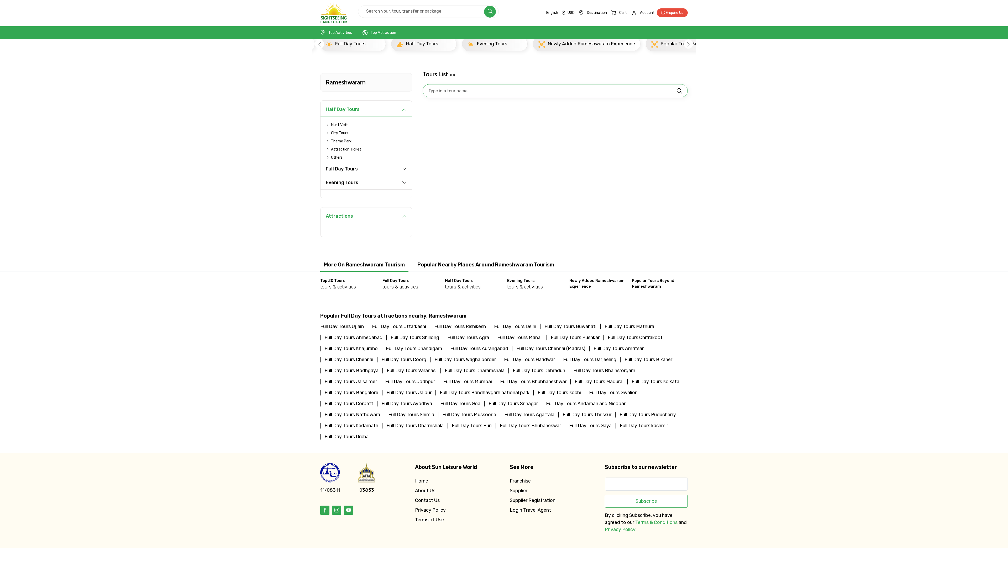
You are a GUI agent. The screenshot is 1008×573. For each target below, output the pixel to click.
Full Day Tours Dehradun (539, 370)
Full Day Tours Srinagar (513, 403)
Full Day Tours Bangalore (351, 392)
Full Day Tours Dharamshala (475, 370)
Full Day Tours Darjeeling (589, 359)
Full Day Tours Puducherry (648, 414)
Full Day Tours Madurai (599, 381)
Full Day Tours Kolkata (655, 381)
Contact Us (427, 500)
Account (647, 12)
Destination (597, 12)
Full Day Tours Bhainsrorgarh (604, 370)
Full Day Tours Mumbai (467, 381)
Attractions (339, 216)
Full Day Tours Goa (460, 403)
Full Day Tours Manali (520, 337)
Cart (623, 12)
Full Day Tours (342, 169)
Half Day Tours (343, 109)
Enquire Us (674, 12)
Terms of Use (429, 520)
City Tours (339, 133)
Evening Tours (342, 182)
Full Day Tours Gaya (590, 426)
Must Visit (339, 125)
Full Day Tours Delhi (515, 326)
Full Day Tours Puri (472, 426)
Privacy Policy (430, 510)
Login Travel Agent (530, 510)
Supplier (518, 491)
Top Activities (340, 32)
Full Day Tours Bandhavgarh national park (484, 392)
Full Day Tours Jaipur (409, 392)
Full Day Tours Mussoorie (469, 414)
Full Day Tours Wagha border (465, 359)
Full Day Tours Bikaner (648, 359)
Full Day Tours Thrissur (587, 414)
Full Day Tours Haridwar (529, 359)
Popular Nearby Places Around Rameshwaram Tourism (485, 264)
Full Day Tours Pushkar (575, 337)
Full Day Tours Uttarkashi (399, 326)
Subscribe (646, 501)
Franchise (520, 481)
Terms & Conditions (656, 522)
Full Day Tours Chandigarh (414, 348)
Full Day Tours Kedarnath (351, 426)
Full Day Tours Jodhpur (410, 381)
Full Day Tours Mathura (629, 326)
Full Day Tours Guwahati (570, 326)
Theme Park (341, 141)
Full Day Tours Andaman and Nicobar (586, 403)
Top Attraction (383, 32)
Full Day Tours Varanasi (412, 370)
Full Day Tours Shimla (411, 414)
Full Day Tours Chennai (348, 359)
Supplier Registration (532, 500)
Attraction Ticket (346, 149)
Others (337, 157)
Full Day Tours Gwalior (613, 392)
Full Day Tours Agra (468, 337)
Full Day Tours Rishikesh (460, 326)
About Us (425, 491)
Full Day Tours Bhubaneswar (530, 426)
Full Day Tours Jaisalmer (350, 381)
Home (421, 481)
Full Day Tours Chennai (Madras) (550, 348)
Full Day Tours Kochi (559, 392)
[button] (319, 44)
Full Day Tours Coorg (403, 359)
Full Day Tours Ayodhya (406, 403)
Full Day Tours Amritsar (619, 348)
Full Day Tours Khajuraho (351, 348)
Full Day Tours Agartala (529, 414)
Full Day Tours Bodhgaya (351, 370)
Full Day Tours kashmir (644, 426)
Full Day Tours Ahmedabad (353, 337)
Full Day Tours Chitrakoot (635, 337)
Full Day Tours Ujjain (342, 326)
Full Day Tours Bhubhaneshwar (533, 381)
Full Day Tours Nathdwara (352, 414)
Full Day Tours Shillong (415, 337)
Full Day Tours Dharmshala (415, 426)
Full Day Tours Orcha (346, 437)
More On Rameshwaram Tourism (364, 264)
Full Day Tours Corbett (348, 403)
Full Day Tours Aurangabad (479, 348)
